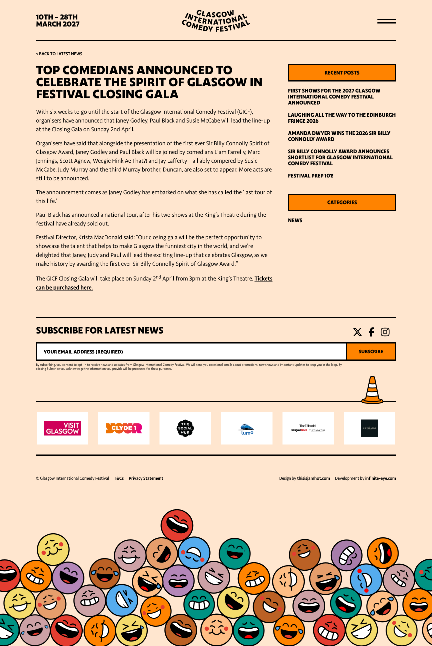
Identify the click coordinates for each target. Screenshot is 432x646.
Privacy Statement (146, 478)
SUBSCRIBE (371, 351)
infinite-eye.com (380, 478)
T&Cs (119, 478)
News (295, 221)
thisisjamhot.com (313, 478)
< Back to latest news (59, 53)
